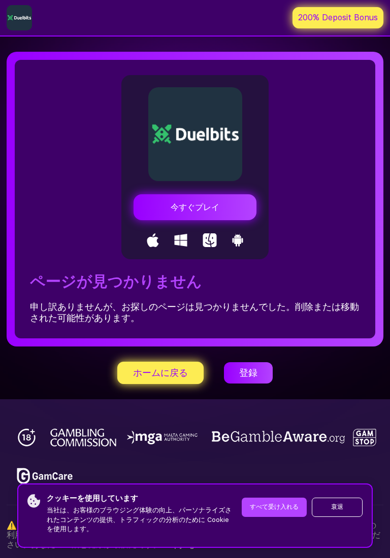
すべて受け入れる (274, 506)
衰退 (337, 506)
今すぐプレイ (195, 207)
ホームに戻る (160, 372)
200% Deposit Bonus (338, 17)
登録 (248, 372)
